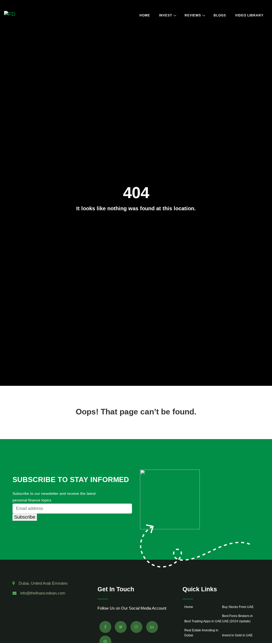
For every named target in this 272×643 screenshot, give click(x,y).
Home (144, 15)
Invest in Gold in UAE (237, 635)
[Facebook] (105, 627)
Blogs (220, 15)
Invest (165, 15)
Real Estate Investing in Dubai (201, 632)
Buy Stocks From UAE (238, 607)
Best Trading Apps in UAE (203, 621)
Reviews (193, 15)
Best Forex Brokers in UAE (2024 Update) (237, 618)
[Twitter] (121, 627)
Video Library (249, 15)
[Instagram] (136, 627)
